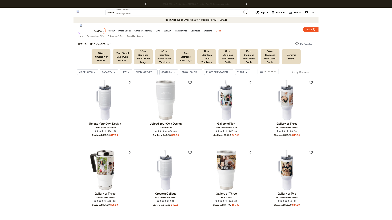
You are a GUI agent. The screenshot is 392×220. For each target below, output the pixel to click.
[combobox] (174, 12)
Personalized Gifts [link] (95, 36)
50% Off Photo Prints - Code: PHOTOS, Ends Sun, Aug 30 (187, 4)
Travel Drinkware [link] (135, 36)
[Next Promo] (246, 4)
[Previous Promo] (147, 3)
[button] (245, 12)
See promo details (221, 4)
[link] (101, 56)
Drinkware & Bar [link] (115, 36)
